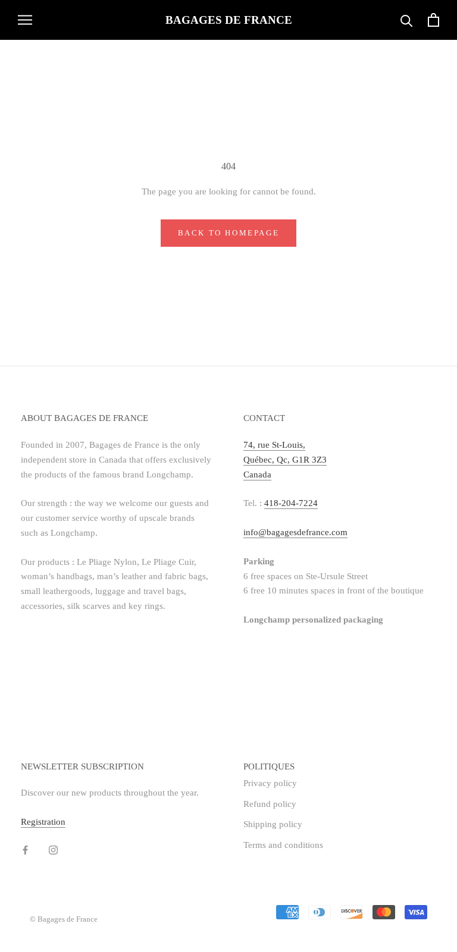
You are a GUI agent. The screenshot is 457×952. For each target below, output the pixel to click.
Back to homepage (229, 232)
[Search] (406, 20)
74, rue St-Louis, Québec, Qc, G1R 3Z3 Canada (285, 459)
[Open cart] (433, 20)
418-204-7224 (291, 503)
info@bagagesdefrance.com (295, 532)
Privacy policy (270, 783)
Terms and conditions (283, 845)
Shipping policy (272, 824)
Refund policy (269, 804)
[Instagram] (53, 849)
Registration (43, 822)
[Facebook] (25, 849)
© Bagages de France (64, 919)
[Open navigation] (25, 20)
